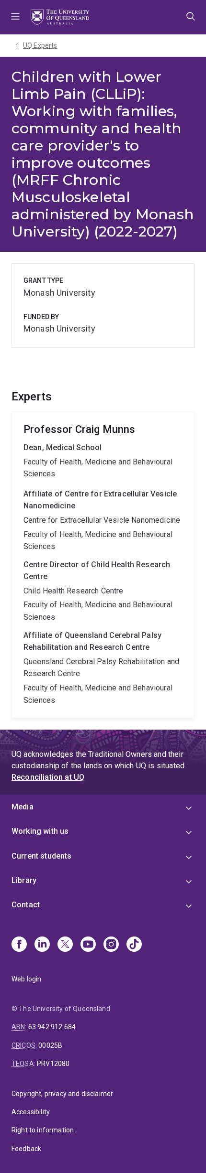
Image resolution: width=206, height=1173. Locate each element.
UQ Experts (40, 45)
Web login (26, 979)
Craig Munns (103, 565)
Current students (41, 856)
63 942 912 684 (52, 1027)
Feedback (26, 1148)
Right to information (42, 1130)
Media (22, 806)
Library (23, 880)
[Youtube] (88, 945)
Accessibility (30, 1112)
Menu (15, 17)
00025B (50, 1045)
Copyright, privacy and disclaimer (62, 1094)
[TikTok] (134, 945)
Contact (25, 904)
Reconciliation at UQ (47, 777)
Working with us (40, 831)
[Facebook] (19, 945)
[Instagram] (111, 945)
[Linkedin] (42, 945)
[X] (65, 945)
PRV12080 (53, 1063)
